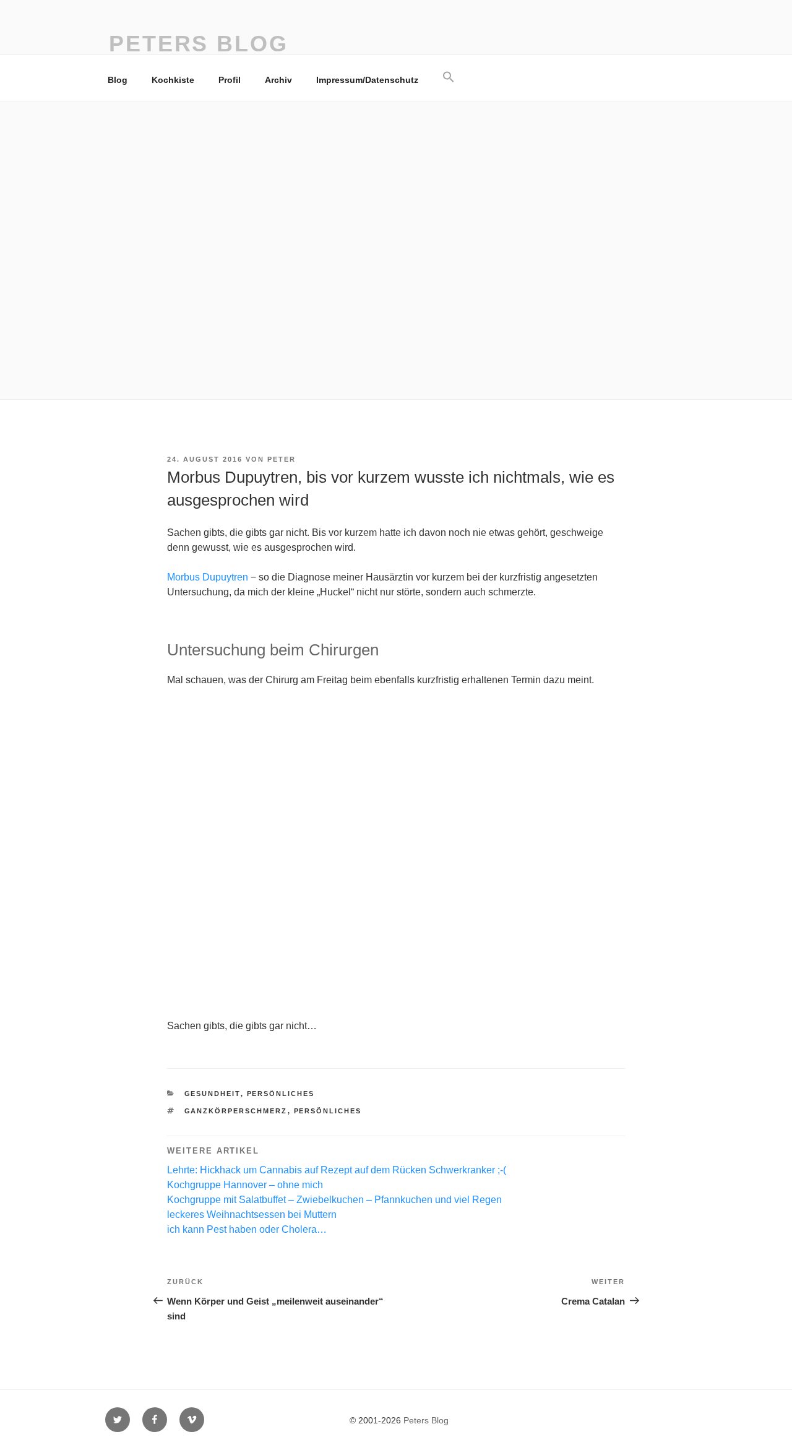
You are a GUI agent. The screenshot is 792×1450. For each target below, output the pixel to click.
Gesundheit (212, 1093)
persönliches (281, 1093)
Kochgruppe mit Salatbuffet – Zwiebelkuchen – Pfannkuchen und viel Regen (334, 1199)
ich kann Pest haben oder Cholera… (247, 1229)
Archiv (278, 80)
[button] (448, 77)
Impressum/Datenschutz (367, 80)
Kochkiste (173, 80)
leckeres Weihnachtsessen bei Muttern (252, 1214)
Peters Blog (198, 43)
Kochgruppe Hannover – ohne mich (245, 1185)
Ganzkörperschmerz (236, 1111)
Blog (117, 80)
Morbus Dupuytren (207, 577)
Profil (229, 80)
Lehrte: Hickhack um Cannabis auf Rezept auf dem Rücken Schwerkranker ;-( (336, 1170)
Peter (281, 459)
